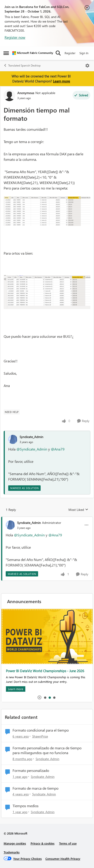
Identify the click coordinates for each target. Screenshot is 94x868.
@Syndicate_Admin (31, 449)
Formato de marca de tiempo (35, 788)
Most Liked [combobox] (78, 509)
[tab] (45, 697)
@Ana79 (58, 449)
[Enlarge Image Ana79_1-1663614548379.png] (47, 292)
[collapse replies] (47, 519)
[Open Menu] (87, 65)
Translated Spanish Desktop (24, 65)
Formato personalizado (31, 770)
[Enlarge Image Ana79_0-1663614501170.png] (47, 211)
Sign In (83, 53)
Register (70, 53)
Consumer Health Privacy (62, 858)
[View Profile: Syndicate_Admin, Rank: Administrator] (10, 525)
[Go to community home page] (32, 53)
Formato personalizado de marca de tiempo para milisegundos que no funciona (47, 750)
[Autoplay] (39, 697)
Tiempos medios (26, 806)
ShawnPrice (40, 736)
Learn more (61, 81)
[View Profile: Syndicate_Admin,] (12, 439)
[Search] (58, 53)
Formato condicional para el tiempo (41, 730)
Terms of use (68, 843)
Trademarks (12, 852)
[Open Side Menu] (6, 53)
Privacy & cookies (43, 843)
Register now (15, 37)
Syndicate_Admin (31, 437)
